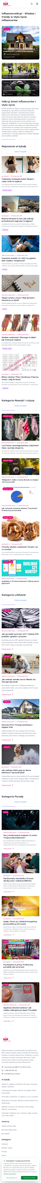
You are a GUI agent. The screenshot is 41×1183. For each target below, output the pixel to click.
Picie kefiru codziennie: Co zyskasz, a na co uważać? (20, 1097)
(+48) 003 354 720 (10, 1070)
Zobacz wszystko (20, 152)
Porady (5, 269)
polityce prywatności (9, 1174)
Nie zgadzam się (12, 1177)
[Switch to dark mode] (32, 4)
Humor (5, 309)
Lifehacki (7, 29)
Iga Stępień (5, 176)
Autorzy (5, 1121)
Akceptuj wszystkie (29, 1177)
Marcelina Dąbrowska (8, 295)
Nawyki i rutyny (7, 65)
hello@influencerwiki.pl (12, 1074)
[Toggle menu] (37, 4)
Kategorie (6, 1139)
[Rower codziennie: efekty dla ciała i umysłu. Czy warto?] (20, 71)
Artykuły (6, 1079)
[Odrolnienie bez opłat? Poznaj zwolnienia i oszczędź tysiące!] (20, 88)
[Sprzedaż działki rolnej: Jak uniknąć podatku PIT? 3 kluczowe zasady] (20, 43)
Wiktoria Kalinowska (8, 255)
